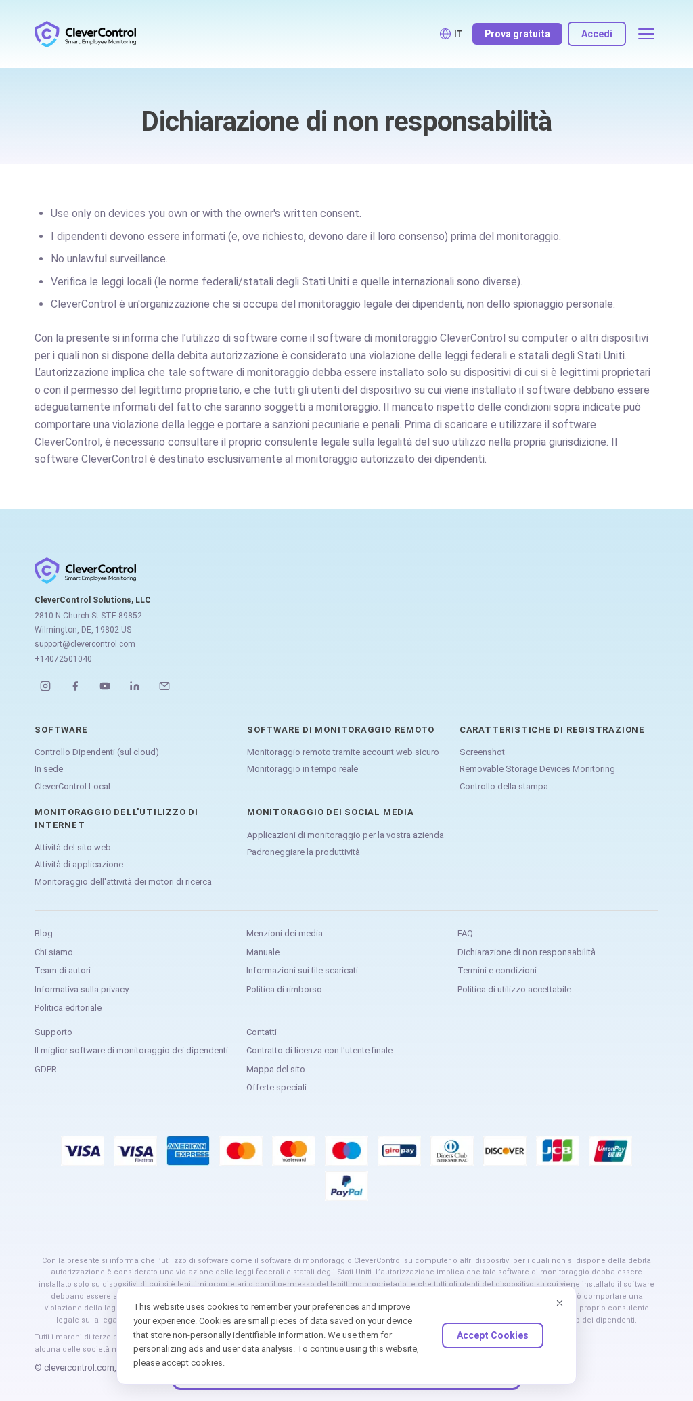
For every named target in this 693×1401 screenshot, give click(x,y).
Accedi (596, 33)
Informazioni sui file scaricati (302, 970)
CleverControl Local (72, 786)
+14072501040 (63, 659)
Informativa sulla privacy (82, 989)
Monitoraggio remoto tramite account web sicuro (343, 752)
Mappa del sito (275, 1069)
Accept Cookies (493, 1335)
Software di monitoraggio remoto (340, 730)
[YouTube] (105, 686)
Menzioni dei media (284, 933)
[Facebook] (75, 686)
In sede (49, 769)
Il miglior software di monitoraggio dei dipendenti (131, 1050)
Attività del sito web (73, 847)
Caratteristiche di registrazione (552, 730)
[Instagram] (45, 686)
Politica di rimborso (284, 989)
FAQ (465, 933)
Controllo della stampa (504, 786)
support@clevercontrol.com (85, 644)
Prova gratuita (517, 33)
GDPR (46, 1069)
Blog (44, 933)
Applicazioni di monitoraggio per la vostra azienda (345, 835)
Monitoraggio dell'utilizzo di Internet (116, 818)
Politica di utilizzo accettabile (514, 989)
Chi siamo (54, 952)
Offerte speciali (276, 1087)
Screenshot (482, 752)
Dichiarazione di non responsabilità (526, 952)
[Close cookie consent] (559, 1302)
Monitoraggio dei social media (330, 812)
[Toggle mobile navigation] (646, 34)
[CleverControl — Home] (85, 33)
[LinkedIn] (135, 686)
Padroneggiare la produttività (303, 852)
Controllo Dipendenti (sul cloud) (97, 752)
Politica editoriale (68, 1008)
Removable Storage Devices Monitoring (537, 769)
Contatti (261, 1032)
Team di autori (63, 970)
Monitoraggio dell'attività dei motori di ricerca (123, 882)
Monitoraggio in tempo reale (302, 769)
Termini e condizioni (497, 970)
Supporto (53, 1032)
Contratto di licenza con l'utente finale (319, 1050)
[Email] (164, 686)
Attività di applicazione (79, 864)
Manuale (263, 952)
